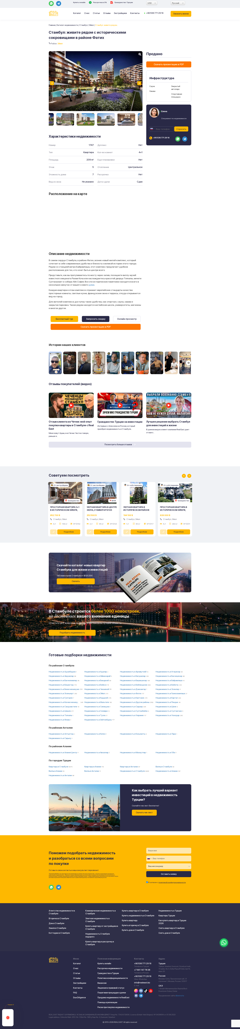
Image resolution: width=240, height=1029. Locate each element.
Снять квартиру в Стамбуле (171, 928)
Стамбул (84, 25)
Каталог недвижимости (67, 25)
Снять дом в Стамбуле (169, 933)
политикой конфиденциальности (172, 882)
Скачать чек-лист (144, 812)
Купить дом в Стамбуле (133, 930)
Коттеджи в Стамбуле (59, 933)
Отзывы (106, 13)
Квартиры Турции (166, 915)
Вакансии (102, 983)
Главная (52, 25)
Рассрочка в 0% (100, 2)
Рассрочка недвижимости (110, 968)
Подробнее (69, 532)
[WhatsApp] (224, 942)
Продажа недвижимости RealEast (113, 997)
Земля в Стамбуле (57, 928)
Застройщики (120, 13)
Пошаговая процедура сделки (112, 992)
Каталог (77, 13)
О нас (87, 13)
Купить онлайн (79, 2)
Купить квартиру (129, 920)
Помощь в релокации (107, 1002)
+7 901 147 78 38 (142, 970)
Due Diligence (79, 997)
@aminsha (180, 996)
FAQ (75, 992)
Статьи (96, 13)
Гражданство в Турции (108, 973)
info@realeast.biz (142, 982)
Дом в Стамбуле (56, 923)
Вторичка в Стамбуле (59, 918)
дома (91, 284)
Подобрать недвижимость (72, 632)
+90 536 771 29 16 (154, 13)
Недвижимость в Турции (170, 911)
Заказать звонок (181, 14)
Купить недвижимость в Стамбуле (138, 915)
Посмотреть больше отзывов (118, 444)
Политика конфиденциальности (113, 978)
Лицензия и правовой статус (111, 988)
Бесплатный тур (64, 319)
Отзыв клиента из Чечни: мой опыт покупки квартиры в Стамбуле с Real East (71, 425)
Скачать (76, 581)
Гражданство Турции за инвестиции (120, 421)
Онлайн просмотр (127, 319)
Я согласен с (167, 882)
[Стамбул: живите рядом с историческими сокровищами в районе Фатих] (65, 119)
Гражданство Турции (123, 2)
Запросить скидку (95, 319)
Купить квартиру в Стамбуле (135, 911)
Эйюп (91, 25)
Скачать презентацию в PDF (96, 326)
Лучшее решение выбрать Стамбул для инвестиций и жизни (168, 423)
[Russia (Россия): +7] (152, 129)
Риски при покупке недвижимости (114, 1007)
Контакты (135, 13)
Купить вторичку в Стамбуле (135, 925)
